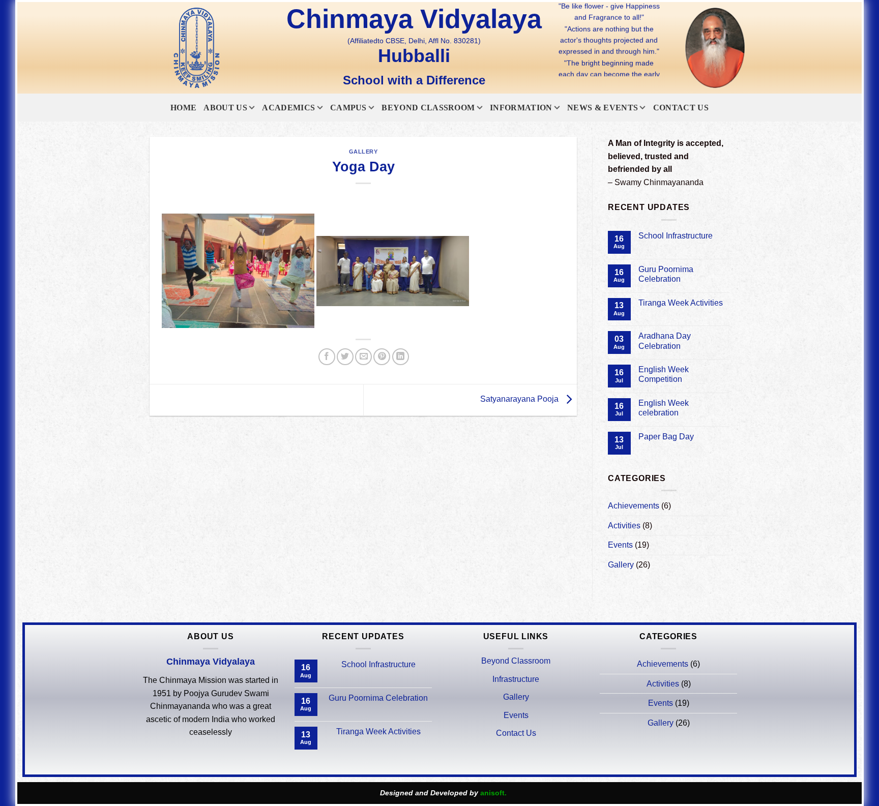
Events (620, 545)
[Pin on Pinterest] (381, 356)
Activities (624, 525)
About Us (225, 107)
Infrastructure (515, 679)
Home (183, 107)
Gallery (363, 151)
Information (521, 107)
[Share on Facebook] (326, 356)
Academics (288, 107)
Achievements (633, 505)
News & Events (602, 107)
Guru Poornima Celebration (665, 274)
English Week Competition (663, 374)
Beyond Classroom (428, 107)
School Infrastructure (675, 235)
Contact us (681, 107)
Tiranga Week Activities (680, 302)
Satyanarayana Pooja (520, 399)
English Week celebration (663, 408)
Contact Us (516, 733)
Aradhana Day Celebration (664, 341)
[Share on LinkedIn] (400, 356)
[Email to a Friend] (363, 356)
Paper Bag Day (666, 436)
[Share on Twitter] (345, 356)
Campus (348, 107)
